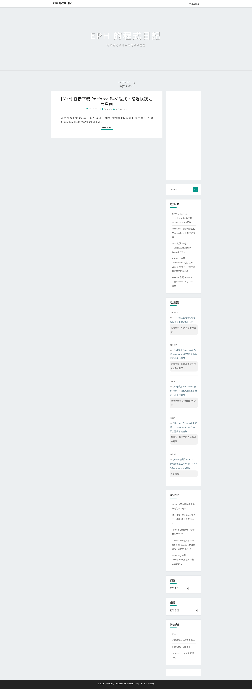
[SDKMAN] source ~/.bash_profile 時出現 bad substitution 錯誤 (182, 218)
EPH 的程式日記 (62, 3)
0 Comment (121, 109)
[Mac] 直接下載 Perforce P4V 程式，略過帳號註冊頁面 (106, 101)
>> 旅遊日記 (194, 3)
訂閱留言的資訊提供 (181, 647)
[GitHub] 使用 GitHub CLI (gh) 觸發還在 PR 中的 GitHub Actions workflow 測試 (183, 463)
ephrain (108, 109)
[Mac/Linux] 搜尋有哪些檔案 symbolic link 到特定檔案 (183, 232)
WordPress (132, 683)
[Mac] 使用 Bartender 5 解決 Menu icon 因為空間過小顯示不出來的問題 (183, 354)
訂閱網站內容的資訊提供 (183, 640)
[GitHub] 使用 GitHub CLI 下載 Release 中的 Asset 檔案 (183, 281)
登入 (174, 634)
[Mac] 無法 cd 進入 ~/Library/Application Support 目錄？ (181, 247)
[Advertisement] (183, 135)
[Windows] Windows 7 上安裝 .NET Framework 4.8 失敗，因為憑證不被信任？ (183, 427)
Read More (107, 127)
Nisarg (151, 683)
